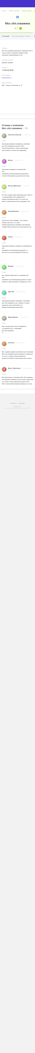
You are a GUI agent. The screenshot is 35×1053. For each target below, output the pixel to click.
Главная (4, 10)
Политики (22, 403)
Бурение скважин (27, 10)
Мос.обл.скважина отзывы (22, 36)
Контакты (14, 403)
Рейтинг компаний (14, 10)
